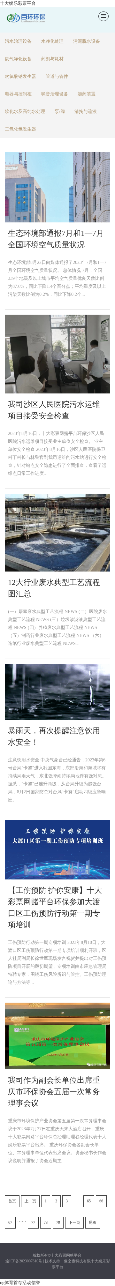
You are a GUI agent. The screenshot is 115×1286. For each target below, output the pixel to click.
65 (89, 1201)
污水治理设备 (18, 41)
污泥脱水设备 (86, 41)
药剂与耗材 (52, 58)
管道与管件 (57, 76)
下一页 (74, 1222)
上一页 (30, 1201)
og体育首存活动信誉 (20, 1282)
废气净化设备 (18, 58)
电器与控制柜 (18, 94)
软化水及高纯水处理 (25, 111)
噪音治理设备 (54, 94)
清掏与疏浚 (85, 111)
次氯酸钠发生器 (20, 76)
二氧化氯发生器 (20, 129)
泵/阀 (60, 111)
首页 (12, 1201)
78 (46, 1222)
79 (58, 1222)
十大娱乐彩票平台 (18, 3)
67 (10, 1222)
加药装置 (87, 94)
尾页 (92, 1222)
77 (33, 1222)
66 (101, 1201)
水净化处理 (52, 41)
